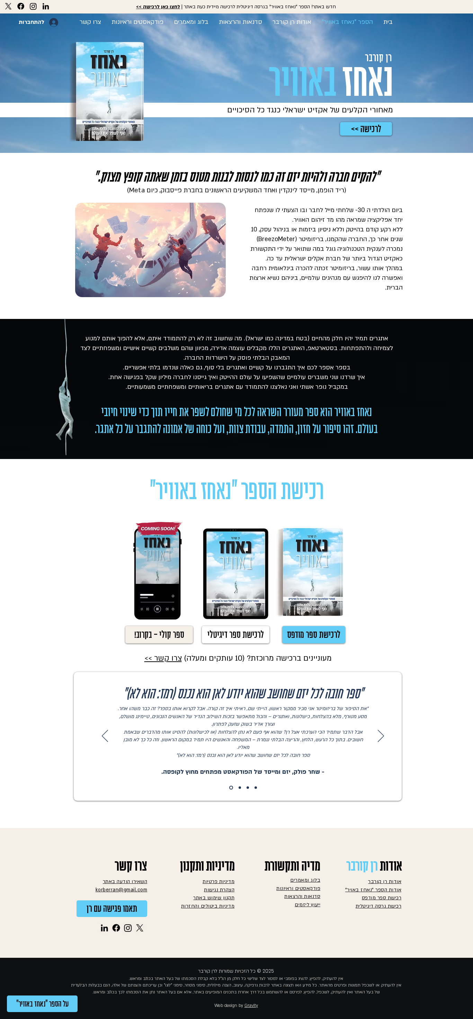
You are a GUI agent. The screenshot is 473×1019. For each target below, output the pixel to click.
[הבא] (381, 736)
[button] (159, 634)
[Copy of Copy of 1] (256, 788)
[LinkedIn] (45, 6)
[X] (8, 6)
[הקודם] (105, 736)
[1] (230, 788)
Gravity (251, 1005)
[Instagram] (33, 6)
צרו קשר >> (163, 658)
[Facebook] (20, 6)
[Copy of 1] (239, 788)
